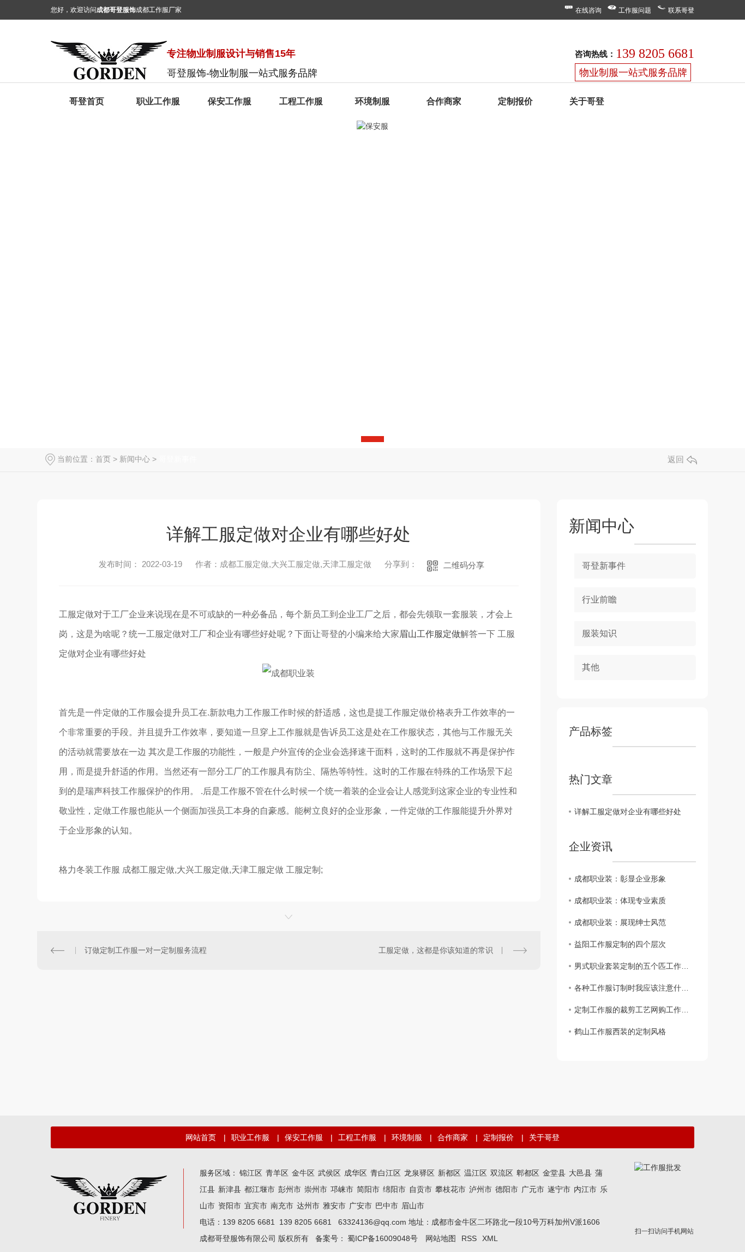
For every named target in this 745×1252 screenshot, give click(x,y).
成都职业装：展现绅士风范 (620, 922)
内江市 (585, 1189)
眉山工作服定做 (429, 634)
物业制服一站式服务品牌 (633, 72)
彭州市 (289, 1189)
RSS (469, 1238)
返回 (676, 459)
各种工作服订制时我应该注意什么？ (635, 987)
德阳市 (506, 1189)
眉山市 (412, 1205)
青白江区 (385, 1172)
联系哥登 (681, 10)
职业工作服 (158, 101)
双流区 (501, 1172)
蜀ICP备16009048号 (382, 1238)
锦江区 (250, 1172)
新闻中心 (134, 459)
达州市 (308, 1205)
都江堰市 (259, 1189)
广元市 (532, 1189)
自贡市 (420, 1189)
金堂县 (554, 1172)
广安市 (360, 1205)
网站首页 (200, 1137)
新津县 (229, 1189)
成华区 (355, 1172)
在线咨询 (588, 10)
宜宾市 (255, 1205)
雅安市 (334, 1205)
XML (490, 1238)
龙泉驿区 (419, 1172)
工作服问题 (634, 10)
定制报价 (515, 101)
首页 (103, 459)
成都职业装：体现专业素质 (620, 900)
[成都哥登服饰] (109, 1197)
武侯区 (329, 1172)
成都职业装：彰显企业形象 (620, 878)
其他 (590, 667)
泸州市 (480, 1189)
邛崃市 (342, 1189)
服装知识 (599, 633)
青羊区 (277, 1172)
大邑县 (580, 1172)
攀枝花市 (450, 1189)
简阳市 (368, 1189)
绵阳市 (394, 1189)
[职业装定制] (109, 62)
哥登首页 (86, 101)
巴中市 (386, 1205)
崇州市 (315, 1189)
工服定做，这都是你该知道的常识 (435, 950)
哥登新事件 (178, 459)
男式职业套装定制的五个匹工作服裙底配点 (635, 966)
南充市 (282, 1205)
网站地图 (440, 1238)
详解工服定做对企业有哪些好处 (627, 811)
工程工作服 (301, 101)
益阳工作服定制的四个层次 (620, 944)
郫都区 (527, 1172)
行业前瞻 (599, 599)
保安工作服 (229, 101)
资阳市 (229, 1205)
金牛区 (303, 1172)
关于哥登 (586, 101)
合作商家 (443, 101)
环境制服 (372, 101)
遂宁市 (559, 1189)
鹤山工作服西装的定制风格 (620, 1031)
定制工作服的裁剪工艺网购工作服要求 (635, 1009)
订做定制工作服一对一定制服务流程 (146, 950)
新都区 (449, 1172)
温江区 (475, 1172)
